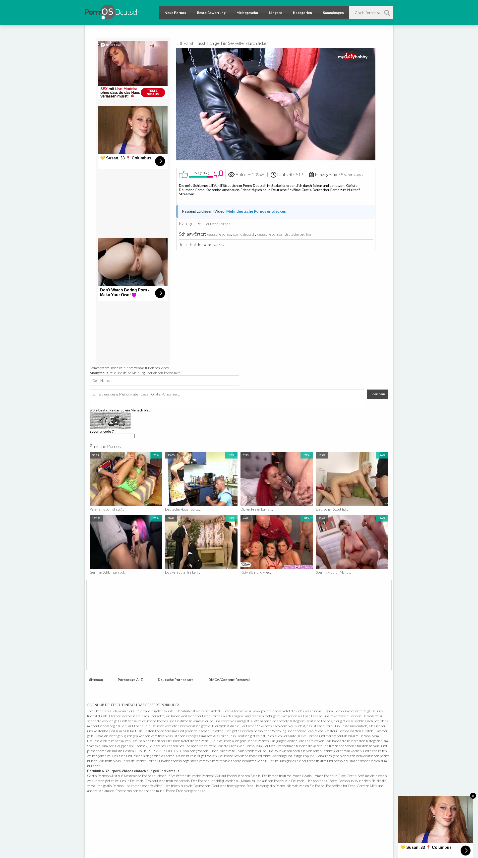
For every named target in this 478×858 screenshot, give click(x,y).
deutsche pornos (270, 234)
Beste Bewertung (211, 12)
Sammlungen (333, 12)
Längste (275, 12)
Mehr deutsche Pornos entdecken (256, 211)
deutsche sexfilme (298, 234)
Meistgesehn (247, 12)
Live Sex (218, 245)
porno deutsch (244, 234)
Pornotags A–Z (130, 679)
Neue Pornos (175, 12)
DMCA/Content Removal (229, 679)
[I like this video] (183, 174)
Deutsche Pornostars (175, 679)
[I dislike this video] (218, 174)
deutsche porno (219, 234)
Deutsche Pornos (217, 224)
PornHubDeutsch (112, 11)
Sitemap (96, 679)
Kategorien (302, 12)
